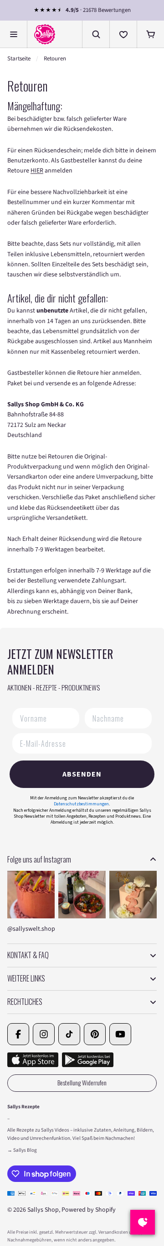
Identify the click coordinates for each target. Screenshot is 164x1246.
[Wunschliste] (123, 34)
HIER (37, 170)
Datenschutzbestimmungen (81, 804)
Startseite (19, 58)
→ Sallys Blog (22, 1150)
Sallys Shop (43, 1209)
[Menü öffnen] (13, 34)
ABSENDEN (82, 774)
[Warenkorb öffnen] (150, 34)
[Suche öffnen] (95, 34)
